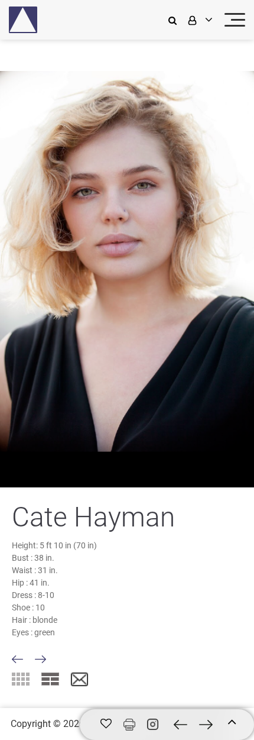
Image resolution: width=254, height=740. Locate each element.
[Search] (175, 20)
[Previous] (17, 659)
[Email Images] (79, 680)
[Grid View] (21, 679)
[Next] (40, 659)
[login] (199, 20)
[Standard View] (50, 679)
